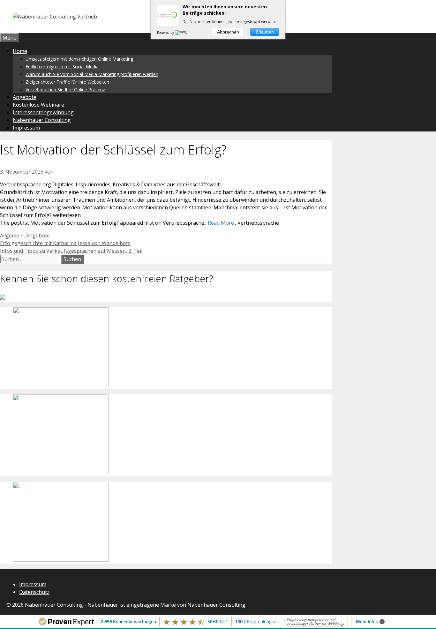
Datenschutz (34, 591)
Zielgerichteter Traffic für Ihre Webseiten (67, 82)
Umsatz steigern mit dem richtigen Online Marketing (79, 59)
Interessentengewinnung (43, 112)
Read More (221, 222)
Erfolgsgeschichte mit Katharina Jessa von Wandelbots (65, 243)
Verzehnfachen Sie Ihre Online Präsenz (65, 89)
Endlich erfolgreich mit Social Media (62, 67)
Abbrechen (228, 31)
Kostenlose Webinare (38, 104)
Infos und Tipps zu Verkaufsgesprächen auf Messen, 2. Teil (71, 250)
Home (20, 51)
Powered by (166, 32)
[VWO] (181, 32)
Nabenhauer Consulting (42, 120)
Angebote (24, 97)
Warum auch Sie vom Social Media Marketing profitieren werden (92, 74)
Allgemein (12, 235)
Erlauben (265, 31)
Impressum (26, 127)
